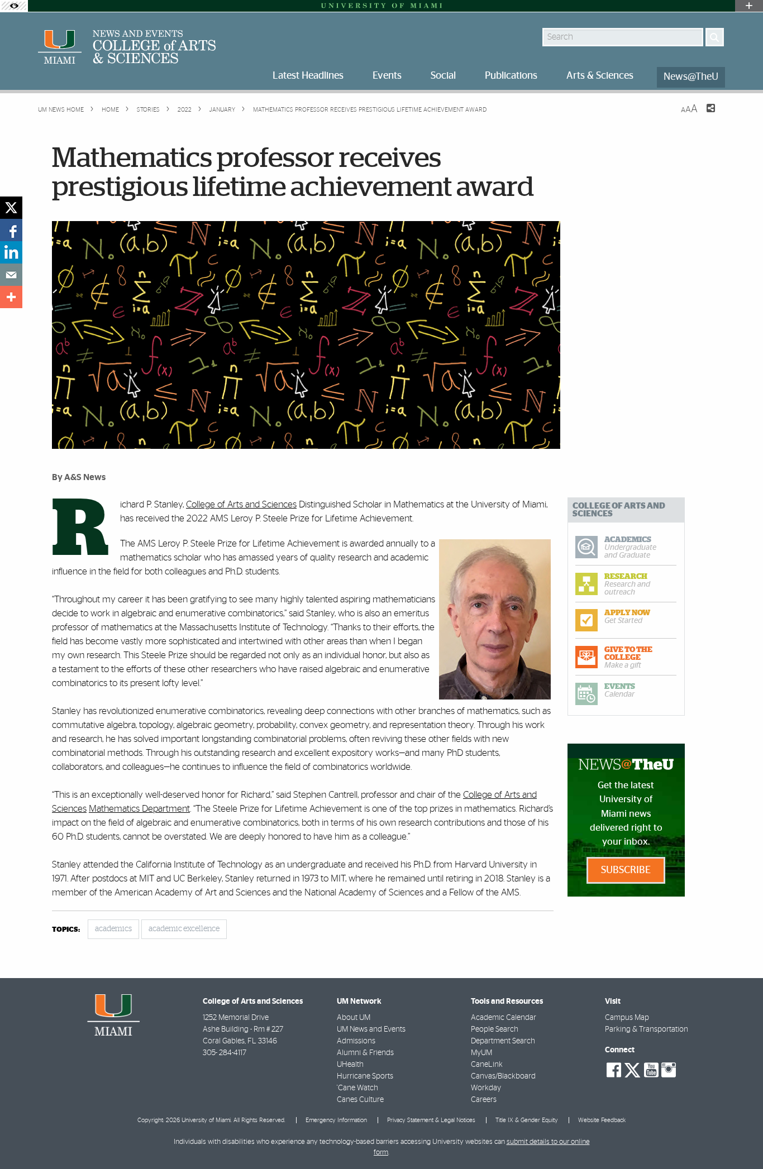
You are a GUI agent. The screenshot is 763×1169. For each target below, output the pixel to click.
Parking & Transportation (646, 1029)
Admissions (356, 1041)
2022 (184, 110)
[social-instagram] (668, 1070)
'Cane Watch (357, 1088)
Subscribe (626, 870)
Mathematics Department (139, 808)
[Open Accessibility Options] (14, 6)
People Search (494, 1029)
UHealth (350, 1065)
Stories (147, 110)
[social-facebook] (614, 1070)
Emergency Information (336, 1120)
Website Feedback (602, 1120)
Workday (486, 1088)
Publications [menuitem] (511, 76)
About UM (353, 1018)
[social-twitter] (632, 1069)
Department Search (503, 1041)
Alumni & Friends (365, 1053)
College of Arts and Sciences (241, 504)
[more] (11, 297)
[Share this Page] (704, 115)
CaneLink (487, 1065)
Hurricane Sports (365, 1076)
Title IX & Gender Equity (526, 1120)
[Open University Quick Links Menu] (749, 6)
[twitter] (11, 208)
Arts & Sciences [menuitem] (599, 76)
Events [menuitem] (387, 76)
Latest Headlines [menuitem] (308, 76)
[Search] (714, 37)
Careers (484, 1100)
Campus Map (627, 1018)
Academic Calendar (503, 1018)
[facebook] (11, 230)
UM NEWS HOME (61, 110)
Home (109, 110)
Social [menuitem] (443, 76)
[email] (11, 274)
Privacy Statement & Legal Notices (431, 1120)
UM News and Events (371, 1029)
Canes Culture (360, 1100)
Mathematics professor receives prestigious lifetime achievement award (370, 110)
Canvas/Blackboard (503, 1076)
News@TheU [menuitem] (691, 77)
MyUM (481, 1053)
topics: (66, 929)
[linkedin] (11, 252)
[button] (739, 1138)
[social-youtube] (651, 1070)
